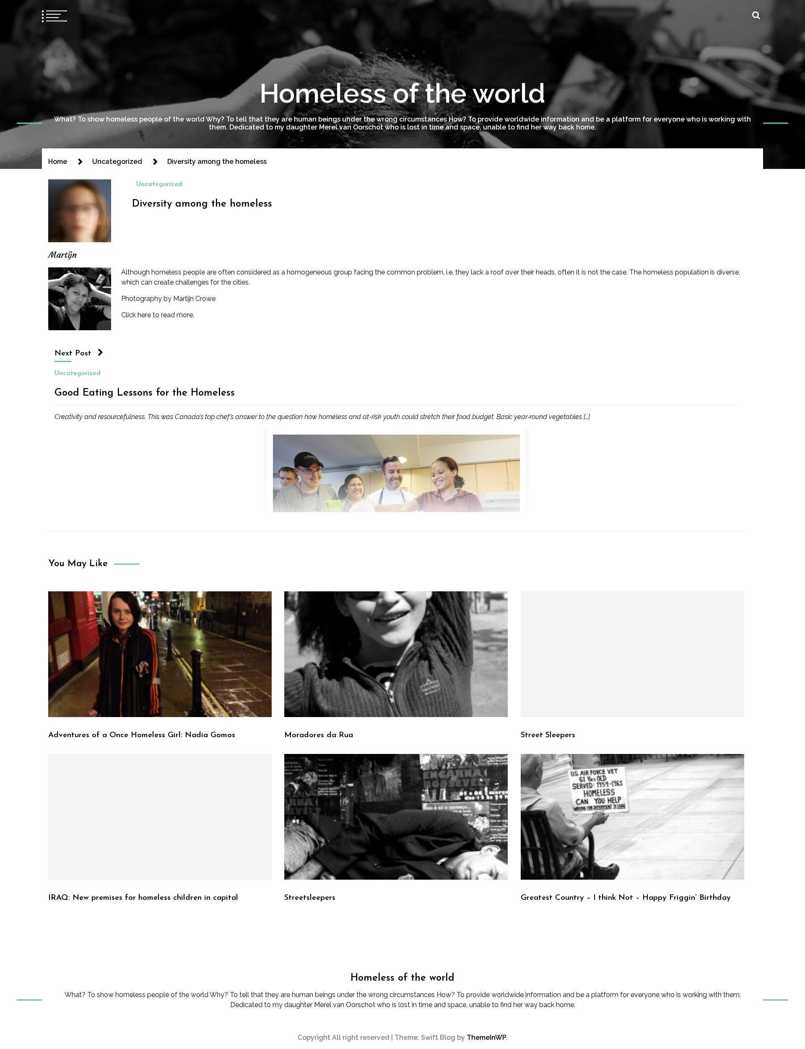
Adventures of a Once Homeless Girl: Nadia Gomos (141, 735)
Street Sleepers (548, 735)
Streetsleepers (309, 898)
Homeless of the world (402, 93)
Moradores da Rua (318, 735)
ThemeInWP (486, 1037)
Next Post (73, 353)
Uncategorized (159, 184)
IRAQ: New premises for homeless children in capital (143, 898)
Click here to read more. (158, 315)
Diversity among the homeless (202, 204)
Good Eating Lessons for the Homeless (145, 393)
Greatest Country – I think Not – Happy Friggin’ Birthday (626, 898)
